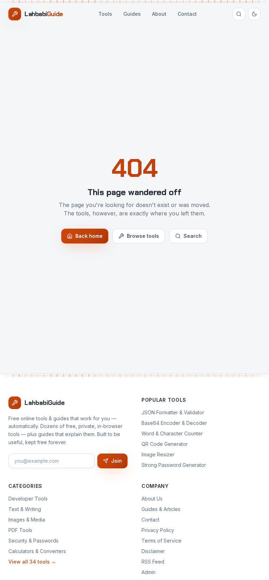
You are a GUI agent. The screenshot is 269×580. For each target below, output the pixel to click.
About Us (152, 499)
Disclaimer (153, 551)
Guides (132, 14)
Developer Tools (28, 499)
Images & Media (26, 520)
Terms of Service (161, 541)
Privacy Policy (158, 530)
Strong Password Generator (174, 465)
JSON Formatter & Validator (173, 412)
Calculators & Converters (37, 551)
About (159, 14)
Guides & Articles (161, 509)
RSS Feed (153, 562)
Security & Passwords (33, 541)
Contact (187, 14)
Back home (89, 236)
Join (116, 461)
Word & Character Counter (172, 433)
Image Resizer (158, 454)
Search (193, 236)
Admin (149, 572)
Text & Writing (24, 509)
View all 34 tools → (32, 562)
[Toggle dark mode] (254, 14)
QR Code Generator (165, 444)
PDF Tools (20, 530)
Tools (105, 14)
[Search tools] (239, 14)
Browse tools (143, 236)
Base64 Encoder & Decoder (174, 423)
